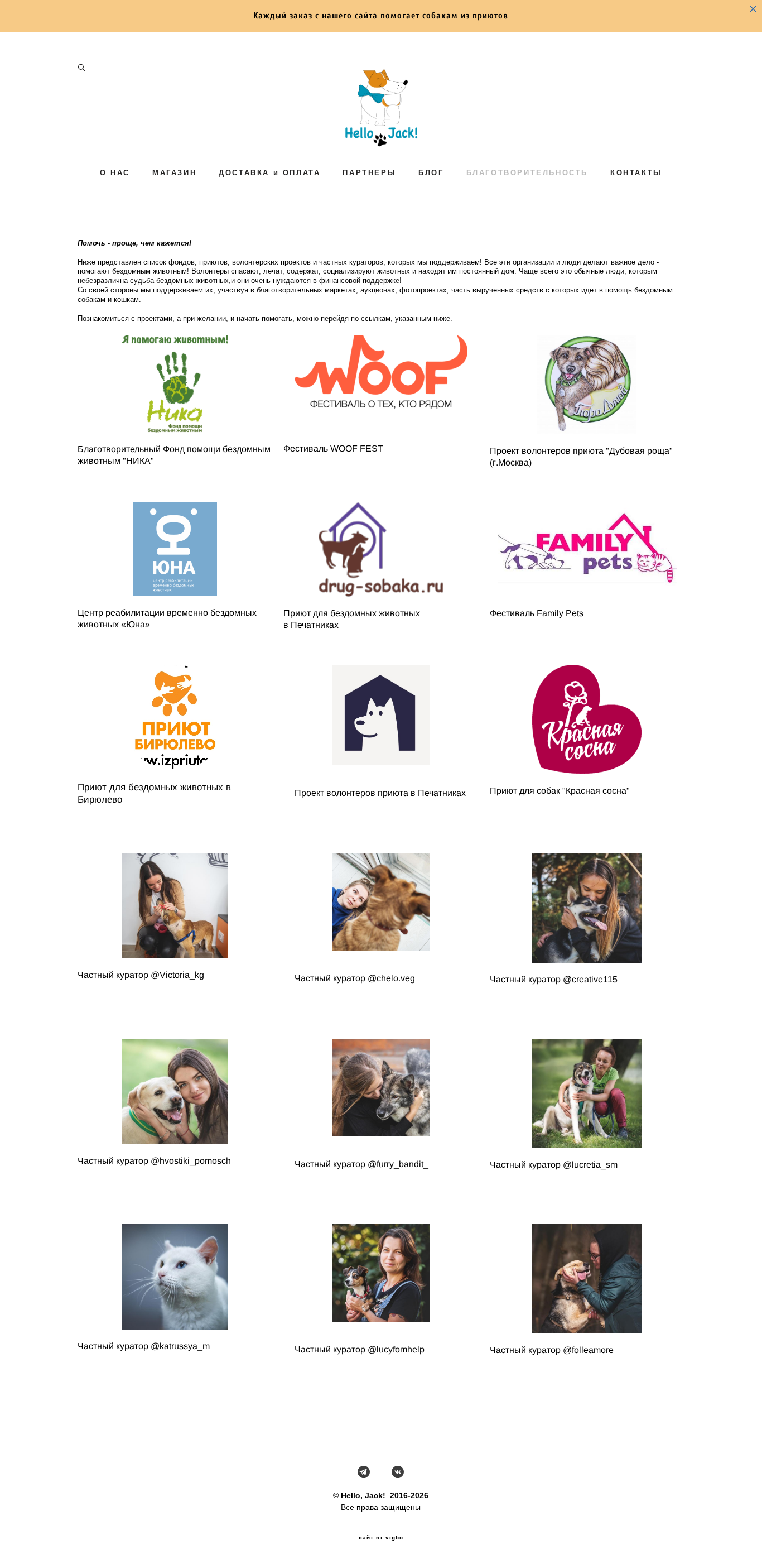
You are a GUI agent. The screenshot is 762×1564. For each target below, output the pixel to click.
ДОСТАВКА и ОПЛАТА (269, 173)
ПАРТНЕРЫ (369, 173)
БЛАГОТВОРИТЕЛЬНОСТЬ (527, 173)
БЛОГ (430, 173)
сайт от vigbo (381, 1538)
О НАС (115, 173)
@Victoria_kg (177, 975)
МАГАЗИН (174, 173)
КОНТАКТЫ (636, 173)
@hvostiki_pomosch (191, 1160)
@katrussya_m (180, 1346)
